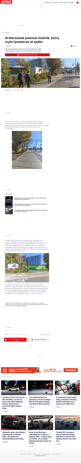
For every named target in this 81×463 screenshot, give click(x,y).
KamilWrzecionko (50, 393)
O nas (39, 454)
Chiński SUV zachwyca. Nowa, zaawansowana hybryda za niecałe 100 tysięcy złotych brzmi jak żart (66, 436)
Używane (33, 406)
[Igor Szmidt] (21, 428)
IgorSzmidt (24, 428)
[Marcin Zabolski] (20, 393)
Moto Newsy (8, 46)
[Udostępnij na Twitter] (22, 90)
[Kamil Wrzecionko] (46, 393)
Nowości (59, 443)
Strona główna (23, 454)
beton (13, 334)
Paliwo (59, 406)
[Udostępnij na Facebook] (15, 90)
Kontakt (30, 454)
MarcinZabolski (23, 393)
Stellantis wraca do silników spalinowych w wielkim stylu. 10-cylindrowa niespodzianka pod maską (13, 435)
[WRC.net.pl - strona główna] (2, 32)
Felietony (66, 2)
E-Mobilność (6, 410)
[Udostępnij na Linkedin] (20, 90)
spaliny (25, 334)
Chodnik (16, 334)
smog (23, 334)
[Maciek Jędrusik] (72, 46)
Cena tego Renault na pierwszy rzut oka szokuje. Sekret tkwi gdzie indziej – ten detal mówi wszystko (40, 400)
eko (18, 334)
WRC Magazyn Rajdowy (45, 454)
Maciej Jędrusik (74, 46)
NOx (20, 334)
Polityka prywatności (56, 454)
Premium (61, 2)
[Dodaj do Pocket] (17, 90)
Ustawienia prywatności (40, 455)
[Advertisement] (40, 16)
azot (10, 334)
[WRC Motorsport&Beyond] (6, 5)
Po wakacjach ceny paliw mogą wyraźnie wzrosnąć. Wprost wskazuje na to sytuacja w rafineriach (66, 400)
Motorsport (55, 2)
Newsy (47, 2)
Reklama (71, 2)
